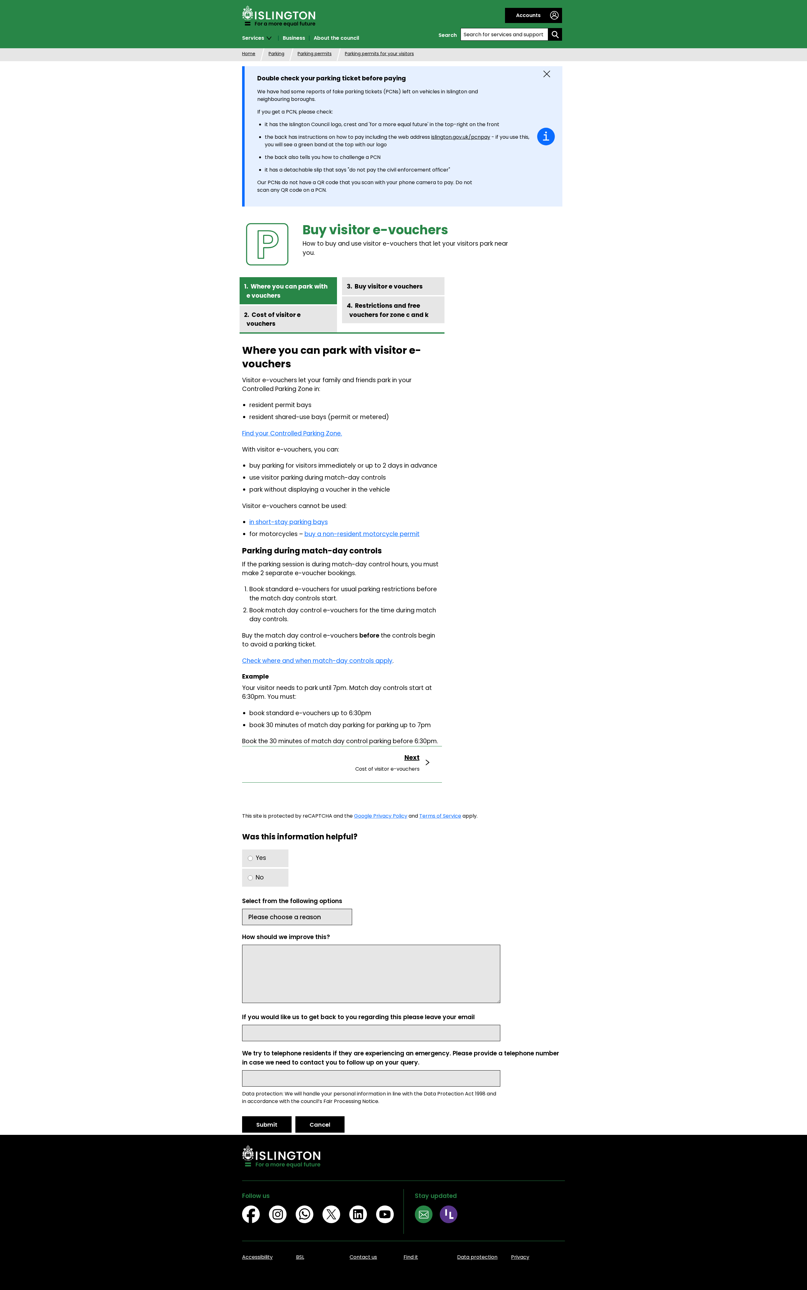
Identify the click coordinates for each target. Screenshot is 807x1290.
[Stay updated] (427, 1215)
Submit (266, 1125)
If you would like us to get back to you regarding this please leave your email (358, 1017)
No (260, 877)
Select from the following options (292, 901)
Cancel (320, 1125)
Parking (276, 53)
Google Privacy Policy (380, 816)
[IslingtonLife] (452, 1215)
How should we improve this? (286, 937)
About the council (336, 38)
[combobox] (504, 34)
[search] (555, 34)
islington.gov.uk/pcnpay (460, 137)
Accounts (528, 15)
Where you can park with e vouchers (287, 291)
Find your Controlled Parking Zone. (292, 433)
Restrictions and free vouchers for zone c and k (389, 310)
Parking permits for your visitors (379, 53)
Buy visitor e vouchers (389, 286)
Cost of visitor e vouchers (274, 319)
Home (248, 53)
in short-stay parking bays (288, 522)
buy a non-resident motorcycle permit (362, 534)
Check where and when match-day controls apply (317, 661)
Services (253, 38)
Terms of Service (440, 816)
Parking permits (315, 53)
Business (294, 38)
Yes (261, 858)
